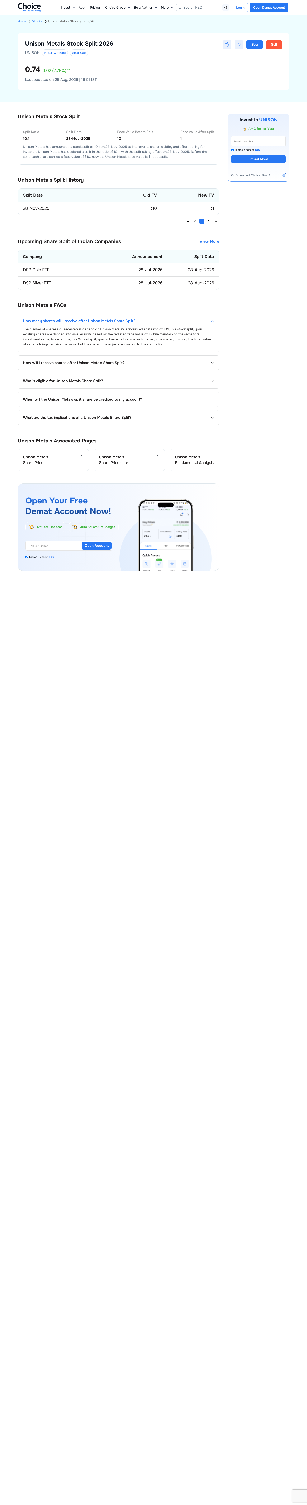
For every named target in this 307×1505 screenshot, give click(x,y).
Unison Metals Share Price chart (114, 460)
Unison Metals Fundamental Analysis (194, 460)
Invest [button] (65, 7)
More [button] (165, 7)
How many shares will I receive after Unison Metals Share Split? (79, 321)
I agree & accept (41, 557)
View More (209, 241)
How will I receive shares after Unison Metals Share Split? (73, 363)
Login (240, 7)
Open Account (97, 545)
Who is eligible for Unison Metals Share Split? (63, 381)
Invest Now (258, 159)
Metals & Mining (55, 53)
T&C (51, 557)
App (82, 7)
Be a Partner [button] (143, 7)
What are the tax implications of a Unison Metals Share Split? (77, 417)
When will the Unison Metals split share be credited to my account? (82, 399)
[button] (227, 44)
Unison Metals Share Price (35, 460)
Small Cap (79, 53)
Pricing (95, 7)
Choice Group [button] (115, 7)
